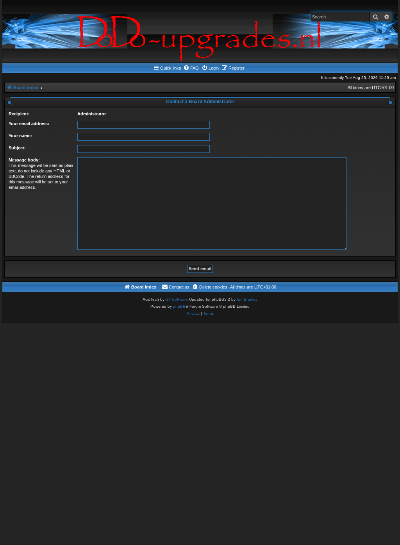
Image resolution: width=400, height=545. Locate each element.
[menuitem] (191, 68)
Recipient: (19, 113)
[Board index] (200, 31)
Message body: (24, 160)
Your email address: (29, 123)
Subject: (17, 147)
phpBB (179, 306)
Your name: (20, 135)
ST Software (177, 299)
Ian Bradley (247, 299)
